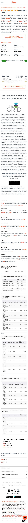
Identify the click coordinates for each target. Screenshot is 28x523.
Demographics (19, 271)
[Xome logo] (14, 2)
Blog (9, 485)
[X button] (15, 490)
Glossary (4, 485)
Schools (7, 271)
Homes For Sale (8, 7)
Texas (14, 7)
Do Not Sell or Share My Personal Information (13, 517)
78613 (24, 7)
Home (2, 7)
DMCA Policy (14, 516)
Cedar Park (19, 7)
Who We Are (5, 482)
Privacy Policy (9, 511)
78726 (4, 447)
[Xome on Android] (17, 497)
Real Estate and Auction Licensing (9, 501)
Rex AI (3, 487)
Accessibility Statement (10, 515)
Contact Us (11, 482)
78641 (4, 445)
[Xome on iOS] (10, 497)
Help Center (18, 482)
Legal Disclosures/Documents (18, 485)
